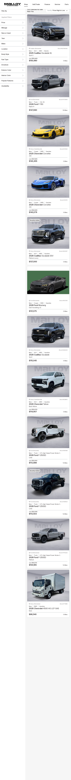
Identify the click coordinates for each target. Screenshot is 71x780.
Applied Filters (6, 17)
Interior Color (6, 75)
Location (4, 49)
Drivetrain (4, 65)
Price (3, 22)
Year (3, 38)
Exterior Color (6, 70)
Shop (26, 4)
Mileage (4, 28)
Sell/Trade (36, 4)
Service (57, 4)
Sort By (49, 10)
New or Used (6, 33)
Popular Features (7, 81)
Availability (5, 86)
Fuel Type (4, 59)
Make (3, 44)
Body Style (5, 54)
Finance (47, 4)
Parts (67, 4)
